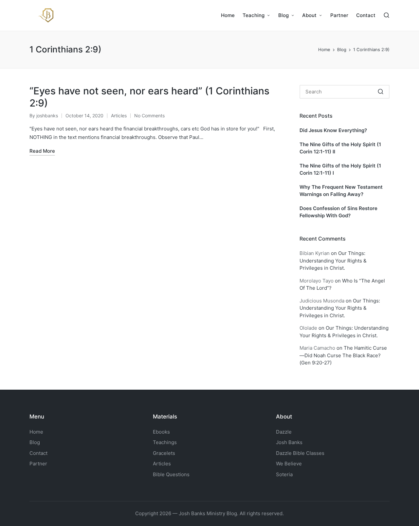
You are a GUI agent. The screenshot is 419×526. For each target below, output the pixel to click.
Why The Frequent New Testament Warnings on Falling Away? (341, 191)
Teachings (165, 442)
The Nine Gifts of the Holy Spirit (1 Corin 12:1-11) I (340, 169)
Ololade (308, 328)
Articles (119, 115)
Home (36, 432)
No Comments (149, 115)
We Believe (289, 463)
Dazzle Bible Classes (300, 453)
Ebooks (161, 432)
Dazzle (284, 432)
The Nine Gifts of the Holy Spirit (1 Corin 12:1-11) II (340, 148)
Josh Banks (289, 442)
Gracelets (164, 453)
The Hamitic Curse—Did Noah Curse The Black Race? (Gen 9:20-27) (343, 355)
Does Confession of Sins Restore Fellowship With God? (338, 212)
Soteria (284, 474)
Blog (34, 442)
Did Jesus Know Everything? (333, 130)
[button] (380, 92)
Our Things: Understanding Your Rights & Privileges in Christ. (333, 260)
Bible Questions (171, 474)
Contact (38, 453)
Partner (38, 463)
